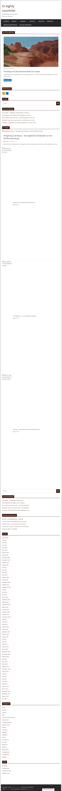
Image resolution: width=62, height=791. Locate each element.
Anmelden (4, 766)
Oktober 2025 (5, 562)
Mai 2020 (4, 659)
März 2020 (4, 664)
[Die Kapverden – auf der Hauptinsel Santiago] (7, 317)
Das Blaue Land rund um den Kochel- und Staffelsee (15, 120)
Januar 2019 (5, 689)
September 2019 (6, 669)
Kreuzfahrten (5, 739)
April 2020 (4, 661)
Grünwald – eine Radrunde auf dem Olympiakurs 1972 (16, 122)
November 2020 (6, 654)
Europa (4, 727)
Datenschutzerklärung (10, 25)
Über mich (41, 21)
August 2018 (5, 696)
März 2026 (4, 550)
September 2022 (6, 617)
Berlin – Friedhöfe (12, 529)
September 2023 (6, 604)
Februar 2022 (5, 627)
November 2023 (6, 599)
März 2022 (4, 624)
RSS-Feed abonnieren (25, 25)
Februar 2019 (5, 686)
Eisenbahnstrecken (7, 722)
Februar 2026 (5, 552)
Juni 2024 (4, 592)
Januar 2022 (5, 629)
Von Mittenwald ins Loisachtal (15, 519)
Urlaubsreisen (5, 754)
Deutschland (5, 720)
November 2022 (6, 612)
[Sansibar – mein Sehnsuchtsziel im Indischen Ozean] (7, 430)
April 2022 (4, 622)
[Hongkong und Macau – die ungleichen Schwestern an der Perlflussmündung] (31, 131)
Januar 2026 (5, 555)
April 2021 (4, 644)
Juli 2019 (4, 674)
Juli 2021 (4, 639)
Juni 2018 (4, 698)
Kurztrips (4, 742)
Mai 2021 (4, 641)
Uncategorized (5, 752)
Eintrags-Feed (5, 768)
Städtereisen (5, 749)
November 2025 (6, 560)
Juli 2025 (4, 567)
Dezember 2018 (6, 691)
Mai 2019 (4, 679)
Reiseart (14, 21)
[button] (17, 21)
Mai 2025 (4, 570)
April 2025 (4, 572)
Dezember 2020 (6, 651)
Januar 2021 (5, 649)
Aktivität (32, 21)
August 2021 (5, 637)
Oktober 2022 (5, 614)
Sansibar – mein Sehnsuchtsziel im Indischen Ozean (26, 429)
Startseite (6, 21)
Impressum (50, 21)
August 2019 (5, 671)
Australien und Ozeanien (8, 717)
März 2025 (4, 575)
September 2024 (6, 587)
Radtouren (4, 744)
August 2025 (5, 565)
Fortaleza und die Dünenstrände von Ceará (22, 71)
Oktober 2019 (5, 666)
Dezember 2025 (6, 557)
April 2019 (4, 681)
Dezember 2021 (6, 632)
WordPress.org (6, 773)
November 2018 (6, 693)
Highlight (4, 732)
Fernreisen (5, 730)
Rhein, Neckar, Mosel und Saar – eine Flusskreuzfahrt (15, 117)
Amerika (4, 712)
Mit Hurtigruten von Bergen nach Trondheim (13, 115)
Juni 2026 (4, 542)
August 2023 (5, 607)
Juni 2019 (4, 676)
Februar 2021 (5, 646)
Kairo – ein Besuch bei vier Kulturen (17, 524)
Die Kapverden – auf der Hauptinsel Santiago (24, 316)
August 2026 (5, 537)
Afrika (3, 707)
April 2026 (4, 547)
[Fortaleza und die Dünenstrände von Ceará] (31, 52)
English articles (6, 725)
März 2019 (4, 684)
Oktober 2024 (5, 585)
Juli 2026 (4, 540)
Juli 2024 (4, 589)
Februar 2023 (5, 609)
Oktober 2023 (5, 602)
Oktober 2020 (5, 656)
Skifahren (4, 747)
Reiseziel (22, 21)
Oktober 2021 (5, 634)
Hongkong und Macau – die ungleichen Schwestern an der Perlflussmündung (27, 137)
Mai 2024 (4, 594)
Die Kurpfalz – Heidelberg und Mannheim (12, 112)
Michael (13, 68)
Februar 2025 (5, 577)
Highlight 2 (5, 734)
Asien (3, 715)
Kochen (4, 737)
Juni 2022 (4, 619)
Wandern (4, 757)
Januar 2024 (5, 597)
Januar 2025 (5, 580)
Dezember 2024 (6, 582)
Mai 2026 (4, 545)
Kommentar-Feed (6, 770)
